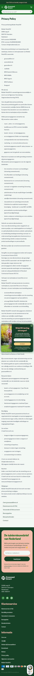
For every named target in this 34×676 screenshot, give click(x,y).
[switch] (30, 673)
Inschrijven (22, 344)
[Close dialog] (31, 326)
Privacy (19, 349)
